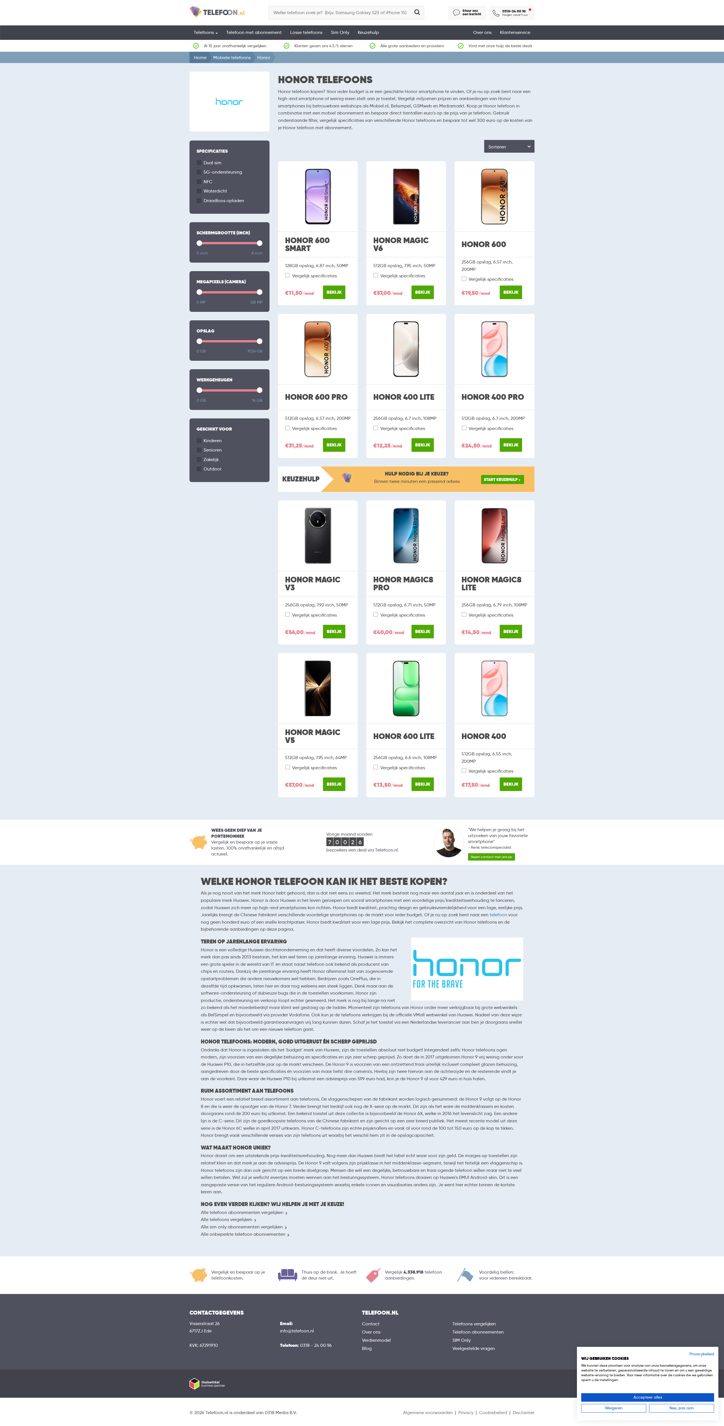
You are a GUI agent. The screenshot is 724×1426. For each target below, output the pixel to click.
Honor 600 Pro (316, 397)
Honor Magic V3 (313, 584)
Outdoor (212, 469)
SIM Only (462, 1340)
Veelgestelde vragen (474, 1348)
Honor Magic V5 (313, 736)
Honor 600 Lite (403, 736)
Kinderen (213, 440)
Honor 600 (484, 245)
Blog (367, 1348)
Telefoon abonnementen (478, 1332)
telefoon (498, 914)
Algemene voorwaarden (428, 1412)
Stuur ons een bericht (471, 12)
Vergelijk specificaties (314, 275)
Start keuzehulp (501, 479)
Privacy (465, 1412)
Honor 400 (484, 736)
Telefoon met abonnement (254, 32)
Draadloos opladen (224, 200)
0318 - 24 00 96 (316, 1345)
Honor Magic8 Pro (403, 584)
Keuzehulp (368, 32)
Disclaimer (524, 1412)
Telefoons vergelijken (474, 1323)
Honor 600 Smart (307, 244)
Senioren (213, 450)
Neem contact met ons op (491, 857)
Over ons (482, 32)
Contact (371, 1323)
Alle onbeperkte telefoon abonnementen (243, 1234)
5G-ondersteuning (223, 172)
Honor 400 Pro (493, 397)
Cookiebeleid (493, 1412)
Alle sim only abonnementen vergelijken (242, 1227)
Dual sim (212, 162)
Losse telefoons (306, 32)
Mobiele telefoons (232, 57)
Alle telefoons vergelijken (226, 1219)
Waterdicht (215, 191)
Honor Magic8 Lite (492, 584)
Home (200, 57)
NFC (208, 181)
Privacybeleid (701, 1354)
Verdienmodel (376, 1340)
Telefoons (204, 32)
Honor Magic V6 (401, 244)
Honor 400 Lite (403, 397)
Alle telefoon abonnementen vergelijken (242, 1212)
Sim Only (340, 32)
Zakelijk (211, 459)
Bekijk (334, 292)
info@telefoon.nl (297, 1331)
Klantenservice (515, 32)
